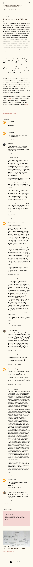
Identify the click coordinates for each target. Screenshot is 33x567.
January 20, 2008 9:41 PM (14, 128)
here (26, 104)
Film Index (6, 9)
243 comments (13, 522)
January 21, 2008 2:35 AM (14, 153)
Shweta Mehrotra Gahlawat (16, 492)
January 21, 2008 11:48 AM (14, 350)
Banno (10, 143)
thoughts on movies (11, 113)
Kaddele (9, 98)
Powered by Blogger (18, 561)
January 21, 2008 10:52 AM (14, 274)
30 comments (10, 551)
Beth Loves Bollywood (12, 6)
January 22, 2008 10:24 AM (14, 475)
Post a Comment (7, 503)
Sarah (9, 121)
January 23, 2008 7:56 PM (14, 487)
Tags (12, 9)
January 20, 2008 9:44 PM (14, 139)
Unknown (10, 479)
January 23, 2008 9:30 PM (14, 500)
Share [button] (4, 110)
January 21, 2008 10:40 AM (14, 218)
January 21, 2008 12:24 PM (14, 364)
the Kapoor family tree (14, 548)
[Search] (29, 2)
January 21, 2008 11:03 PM (14, 384)
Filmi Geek (11, 330)
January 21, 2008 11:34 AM (14, 325)
